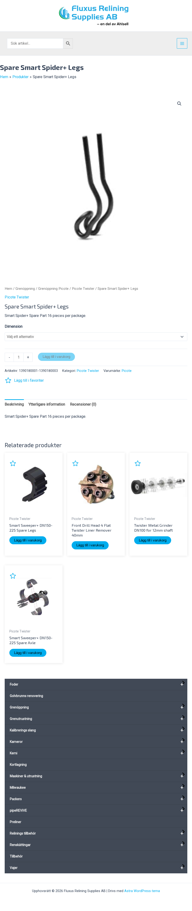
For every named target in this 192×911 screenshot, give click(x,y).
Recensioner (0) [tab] (83, 404)
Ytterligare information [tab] (47, 404)
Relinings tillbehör (96, 833)
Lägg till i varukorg (56, 357)
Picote (127, 371)
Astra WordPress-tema (142, 891)
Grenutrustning (96, 719)
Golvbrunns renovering (26, 696)
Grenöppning (25, 289)
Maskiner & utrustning (96, 776)
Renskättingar (96, 845)
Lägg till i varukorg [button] (28, 540)
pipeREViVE (96, 810)
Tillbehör (16, 856)
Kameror (96, 741)
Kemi (96, 753)
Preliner (15, 822)
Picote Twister (83, 289)
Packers (96, 799)
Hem (8, 289)
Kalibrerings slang (96, 730)
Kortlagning (18, 764)
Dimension (13, 326)
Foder (96, 684)
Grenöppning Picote (53, 289)
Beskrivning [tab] (14, 404)
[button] (179, 103)
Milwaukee (96, 787)
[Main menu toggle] (182, 43)
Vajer (96, 868)
